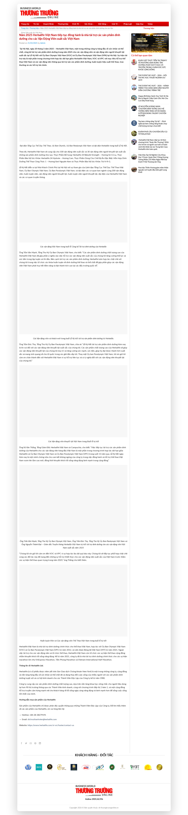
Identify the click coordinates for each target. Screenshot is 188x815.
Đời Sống (102, 24)
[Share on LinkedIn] (40, 744)
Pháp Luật (128, 24)
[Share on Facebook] (21, 744)
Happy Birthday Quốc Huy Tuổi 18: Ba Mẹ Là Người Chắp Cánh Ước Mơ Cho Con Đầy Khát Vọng (153, 98)
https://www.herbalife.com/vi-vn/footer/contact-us (51, 725)
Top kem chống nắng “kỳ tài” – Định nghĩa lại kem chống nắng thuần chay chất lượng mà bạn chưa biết (152, 124)
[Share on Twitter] (26, 744)
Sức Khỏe (88, 24)
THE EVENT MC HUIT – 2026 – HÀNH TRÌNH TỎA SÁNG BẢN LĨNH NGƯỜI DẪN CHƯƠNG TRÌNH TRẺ (153, 88)
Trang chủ (25, 24)
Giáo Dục (140, 24)
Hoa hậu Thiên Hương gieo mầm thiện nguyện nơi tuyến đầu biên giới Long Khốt (153, 170)
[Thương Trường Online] (39, 13)
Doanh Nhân (48, 24)
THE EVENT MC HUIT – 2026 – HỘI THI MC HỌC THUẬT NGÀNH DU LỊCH (152, 78)
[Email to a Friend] (31, 744)
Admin (42, 43)
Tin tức (36, 24)
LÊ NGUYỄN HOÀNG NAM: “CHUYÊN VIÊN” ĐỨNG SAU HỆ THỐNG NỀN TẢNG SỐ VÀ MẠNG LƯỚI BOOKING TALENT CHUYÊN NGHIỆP (152, 111)
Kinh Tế (75, 24)
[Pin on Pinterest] (35, 744)
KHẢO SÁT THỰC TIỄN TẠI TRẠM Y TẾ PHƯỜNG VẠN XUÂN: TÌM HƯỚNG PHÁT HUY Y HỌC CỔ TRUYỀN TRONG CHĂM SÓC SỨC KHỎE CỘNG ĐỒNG (152, 65)
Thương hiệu (63, 24)
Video (150, 24)
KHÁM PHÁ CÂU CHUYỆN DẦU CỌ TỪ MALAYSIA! (152, 133)
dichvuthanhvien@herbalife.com (42, 719)
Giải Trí (115, 24)
